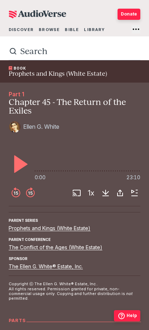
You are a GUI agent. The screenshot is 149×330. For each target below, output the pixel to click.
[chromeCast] (76, 193)
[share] (120, 193)
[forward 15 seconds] (30, 193)
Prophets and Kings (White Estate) (49, 228)
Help (132, 315)
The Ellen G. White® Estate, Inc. (46, 266)
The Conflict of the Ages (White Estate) (55, 247)
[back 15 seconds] (16, 193)
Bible (72, 29)
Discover (21, 29)
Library (94, 29)
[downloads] (105, 193)
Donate (129, 14)
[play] (19, 164)
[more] (136, 29)
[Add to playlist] (134, 193)
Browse (49, 29)
